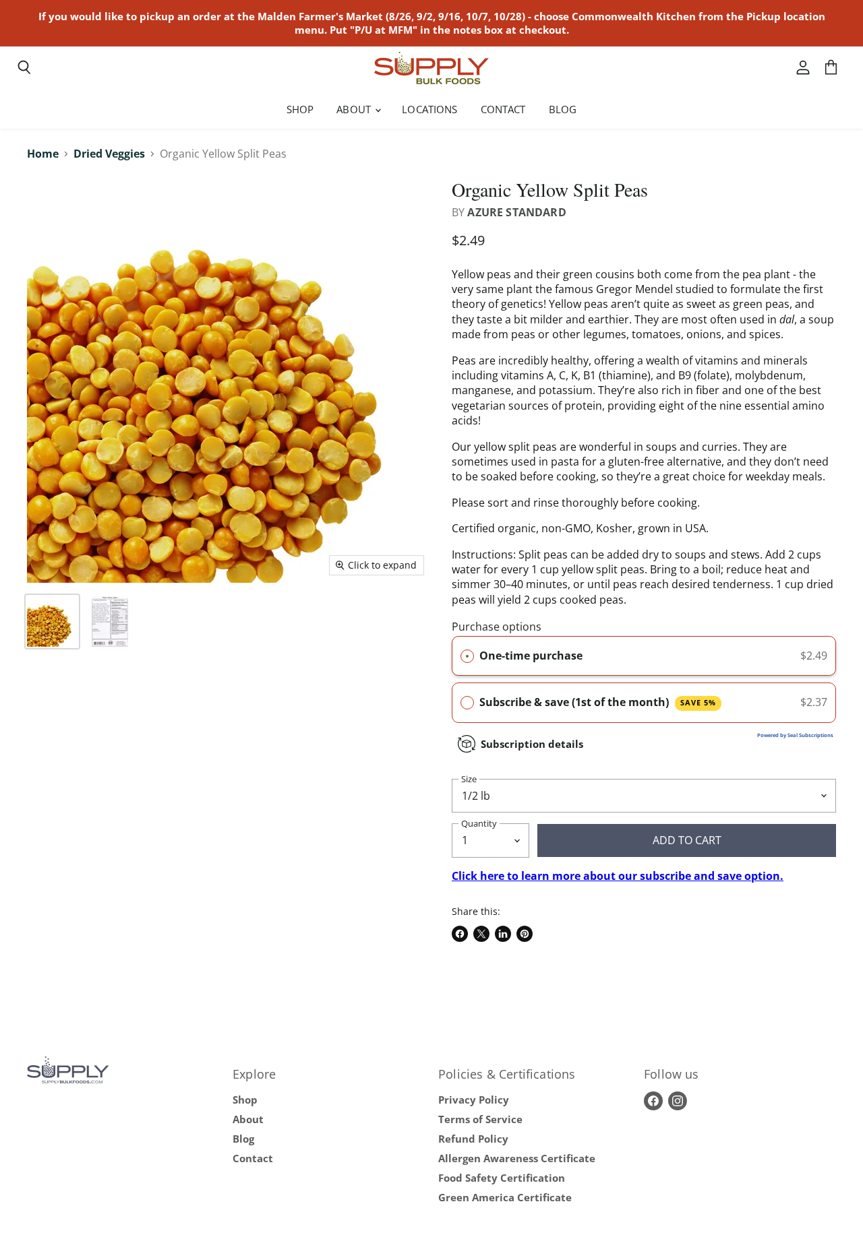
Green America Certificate (505, 1197)
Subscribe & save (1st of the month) (597, 702)
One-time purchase (531, 655)
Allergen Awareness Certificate (516, 1158)
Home (43, 154)
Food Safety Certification (501, 1177)
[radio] (467, 656)
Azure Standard (516, 212)
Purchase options (496, 626)
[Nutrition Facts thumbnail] (109, 621)
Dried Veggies (109, 154)
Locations (429, 109)
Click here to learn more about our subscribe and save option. (617, 875)
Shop (300, 109)
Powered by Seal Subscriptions (795, 735)
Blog (563, 109)
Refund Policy (473, 1138)
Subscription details (532, 744)
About (355, 109)
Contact (503, 109)
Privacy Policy (473, 1099)
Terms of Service (480, 1119)
